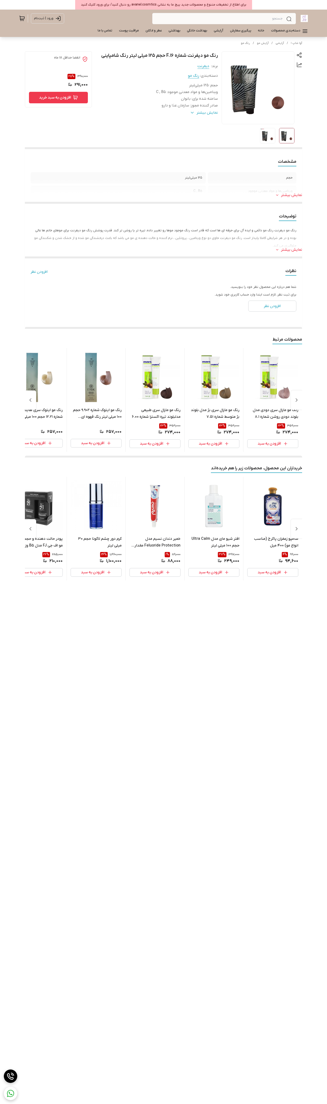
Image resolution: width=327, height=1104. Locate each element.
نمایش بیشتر (291, 195)
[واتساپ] (10, 1093)
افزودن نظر (39, 271)
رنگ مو (245, 43)
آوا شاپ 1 (296, 43)
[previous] (296, 400)
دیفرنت (203, 66)
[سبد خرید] (22, 18)
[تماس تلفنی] (10, 1076)
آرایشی (280, 43)
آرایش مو (263, 43)
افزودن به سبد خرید (55, 97)
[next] (30, 400)
